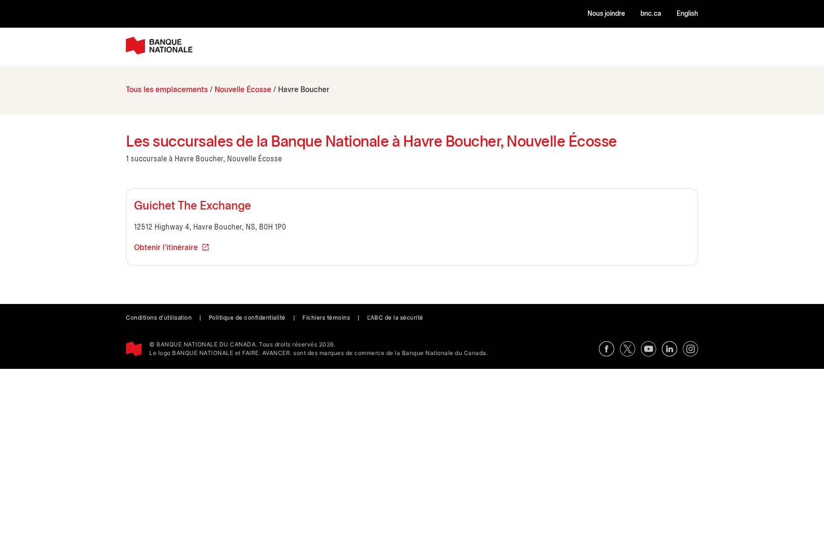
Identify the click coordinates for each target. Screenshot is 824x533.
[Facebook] (606, 348)
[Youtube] (648, 348)
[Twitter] (627, 348)
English (687, 14)
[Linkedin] (669, 348)
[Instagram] (690, 348)
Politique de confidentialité (247, 318)
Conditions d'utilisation (159, 318)
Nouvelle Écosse (243, 90)
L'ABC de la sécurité (395, 318)
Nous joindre (606, 14)
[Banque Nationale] (159, 45)
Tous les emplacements (167, 90)
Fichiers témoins (326, 318)
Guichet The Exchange (192, 206)
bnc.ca (650, 14)
